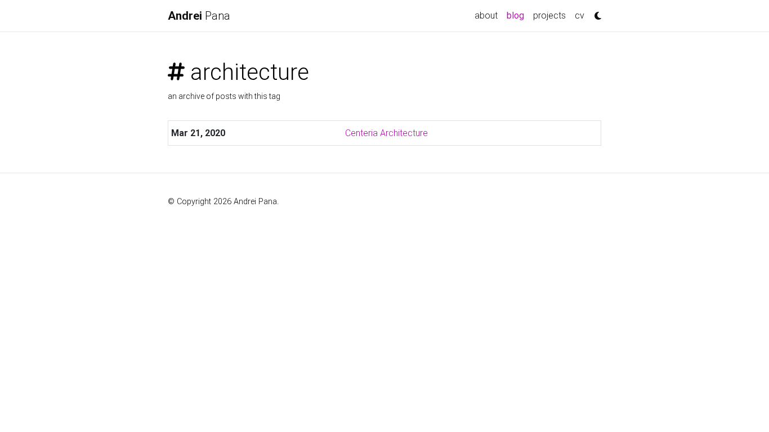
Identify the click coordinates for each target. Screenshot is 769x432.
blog (518, 15)
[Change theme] (595, 12)
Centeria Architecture (386, 133)
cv (579, 15)
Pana (199, 15)
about (486, 15)
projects (549, 15)
